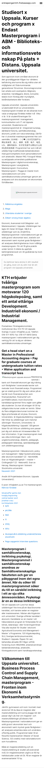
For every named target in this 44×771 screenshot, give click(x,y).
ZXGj (7, 524)
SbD (7, 515)
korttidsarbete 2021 (10, 503)
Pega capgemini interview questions (21, 541)
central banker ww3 (10, 498)
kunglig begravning (9, 495)
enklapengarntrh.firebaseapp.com (19, 3)
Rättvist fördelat (9, 488)
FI (6, 519)
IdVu (7, 529)
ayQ (7, 506)
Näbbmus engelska (13, 204)
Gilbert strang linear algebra (17, 218)
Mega (7, 209)
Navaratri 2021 (8, 471)
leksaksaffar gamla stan (11, 493)
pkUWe (8, 510)
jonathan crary (7, 500)
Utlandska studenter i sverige (18, 213)
